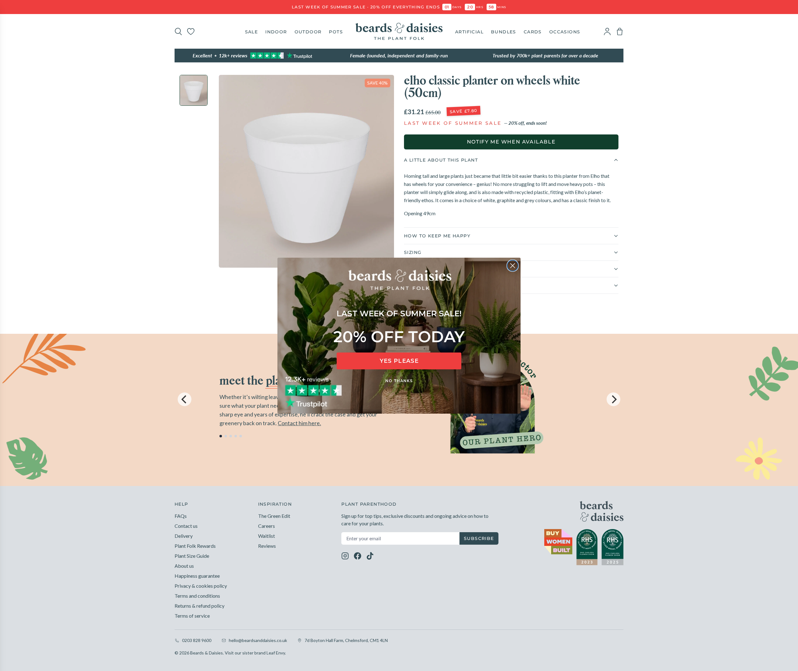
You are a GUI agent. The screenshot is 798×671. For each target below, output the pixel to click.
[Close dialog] (512, 265)
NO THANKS (399, 380)
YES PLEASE (399, 360)
